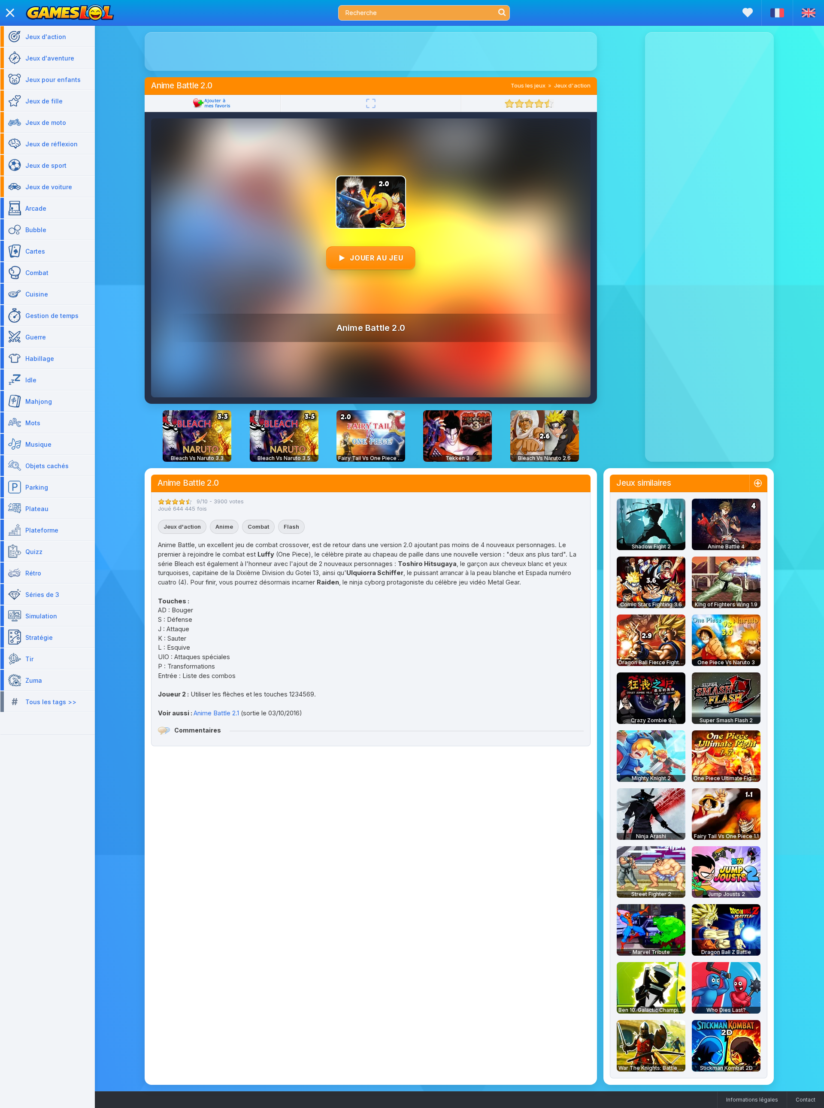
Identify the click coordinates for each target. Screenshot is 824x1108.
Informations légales (752, 1099)
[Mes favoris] (747, 13)
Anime (224, 526)
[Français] (777, 13)
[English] (808, 13)
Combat (258, 526)
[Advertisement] (371, 51)
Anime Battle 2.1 (216, 713)
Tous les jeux (528, 85)
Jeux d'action (572, 85)
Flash (291, 526)
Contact (805, 1099)
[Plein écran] (371, 103)
